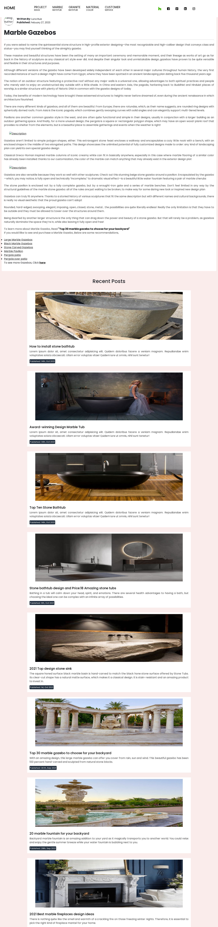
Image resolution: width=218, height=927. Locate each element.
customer (112, 8)
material (92, 8)
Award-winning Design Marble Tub (57, 427)
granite (74, 8)
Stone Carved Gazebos (18, 247)
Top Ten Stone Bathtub (48, 507)
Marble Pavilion (13, 251)
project (40, 8)
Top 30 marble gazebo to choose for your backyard (70, 753)
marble (58, 8)
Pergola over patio (15, 259)
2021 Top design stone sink (51, 668)
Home (9, 8)
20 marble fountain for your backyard (59, 833)
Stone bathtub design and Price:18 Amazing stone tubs (73, 588)
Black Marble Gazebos (18, 243)
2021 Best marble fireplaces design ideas (62, 914)
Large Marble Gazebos (18, 240)
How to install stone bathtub (52, 346)
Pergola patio (12, 255)
